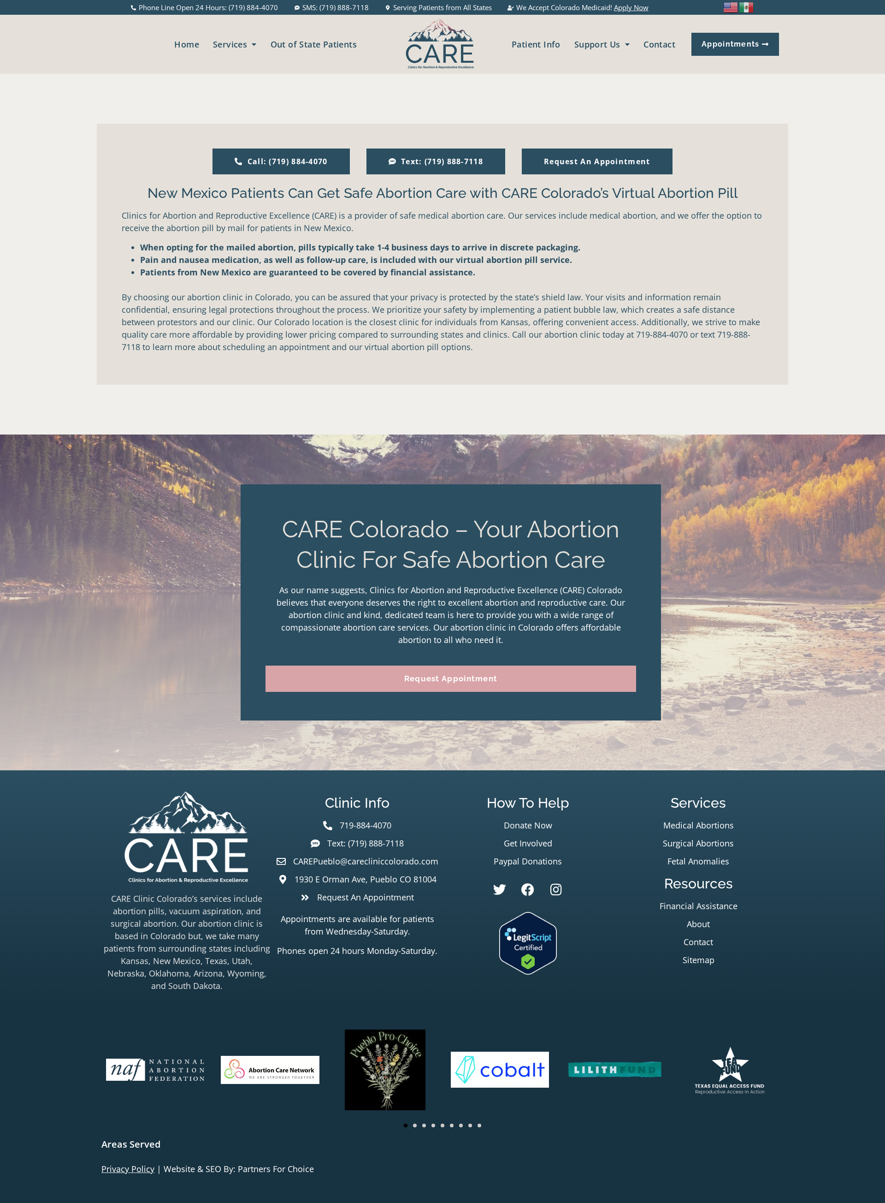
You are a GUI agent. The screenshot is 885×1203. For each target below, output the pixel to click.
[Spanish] (747, 6)
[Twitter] (500, 890)
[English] (731, 6)
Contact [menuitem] (659, 44)
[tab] (442, 1144)
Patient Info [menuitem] (536, 44)
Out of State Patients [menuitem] (314, 44)
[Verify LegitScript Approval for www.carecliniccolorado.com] (528, 971)
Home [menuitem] (186, 44)
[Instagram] (556, 890)
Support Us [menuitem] (597, 44)
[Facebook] (528, 890)
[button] (405, 1125)
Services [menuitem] (230, 44)
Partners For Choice (276, 1168)
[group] (155, 1071)
